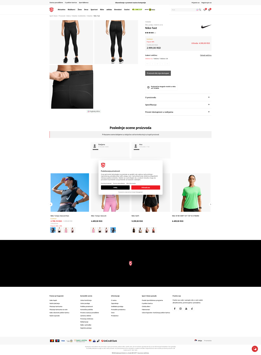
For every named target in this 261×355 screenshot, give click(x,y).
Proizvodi (62, 16)
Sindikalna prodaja (117, 306)
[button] (66, 9)
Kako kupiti (53, 300)
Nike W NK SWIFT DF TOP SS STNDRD (185, 216)
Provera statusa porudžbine (89, 313)
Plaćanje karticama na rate (58, 309)
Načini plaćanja (55, 303)
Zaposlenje (114, 303)
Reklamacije (84, 322)
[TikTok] (192, 309)
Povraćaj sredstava (86, 319)
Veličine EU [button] (148, 58)
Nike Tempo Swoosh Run (60, 216)
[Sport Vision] (52, 9)
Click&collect (146, 306)
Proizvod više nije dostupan (158, 73)
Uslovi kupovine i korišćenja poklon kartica (156, 313)
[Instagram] (180, 309)
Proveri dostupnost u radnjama (159, 112)
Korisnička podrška (86, 309)
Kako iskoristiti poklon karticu (59, 313)
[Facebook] (175, 309)
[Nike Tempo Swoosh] (59, 230)
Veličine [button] (156, 58)
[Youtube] (186, 309)
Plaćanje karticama (56, 306)
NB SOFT (134, 353)
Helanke (89, 16)
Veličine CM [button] (164, 58)
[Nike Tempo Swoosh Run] (70, 192)
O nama (113, 300)
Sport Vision (53, 16)
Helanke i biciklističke (79, 16)
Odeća (68, 16)
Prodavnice (114, 316)
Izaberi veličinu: (151, 55)
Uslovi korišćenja (85, 300)
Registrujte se (206, 3)
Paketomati (146, 309)
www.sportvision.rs (121, 353)
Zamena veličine (85, 316)
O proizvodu (150, 97)
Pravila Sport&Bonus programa (152, 300)
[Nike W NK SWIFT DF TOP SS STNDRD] (191, 192)
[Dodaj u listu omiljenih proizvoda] (86, 209)
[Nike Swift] (140, 230)
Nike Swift (135, 216)
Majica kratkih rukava (58, 213)
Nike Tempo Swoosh (98, 216)
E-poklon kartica (147, 303)
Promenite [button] (208, 341)
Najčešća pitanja (85, 328)
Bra (133, 213)
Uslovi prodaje (85, 303)
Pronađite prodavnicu (118, 309)
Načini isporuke (55, 316)
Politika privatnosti (86, 306)
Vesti (112, 313)
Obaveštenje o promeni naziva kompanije (130, 2)
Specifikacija (150, 104)
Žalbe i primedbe (85, 325)
